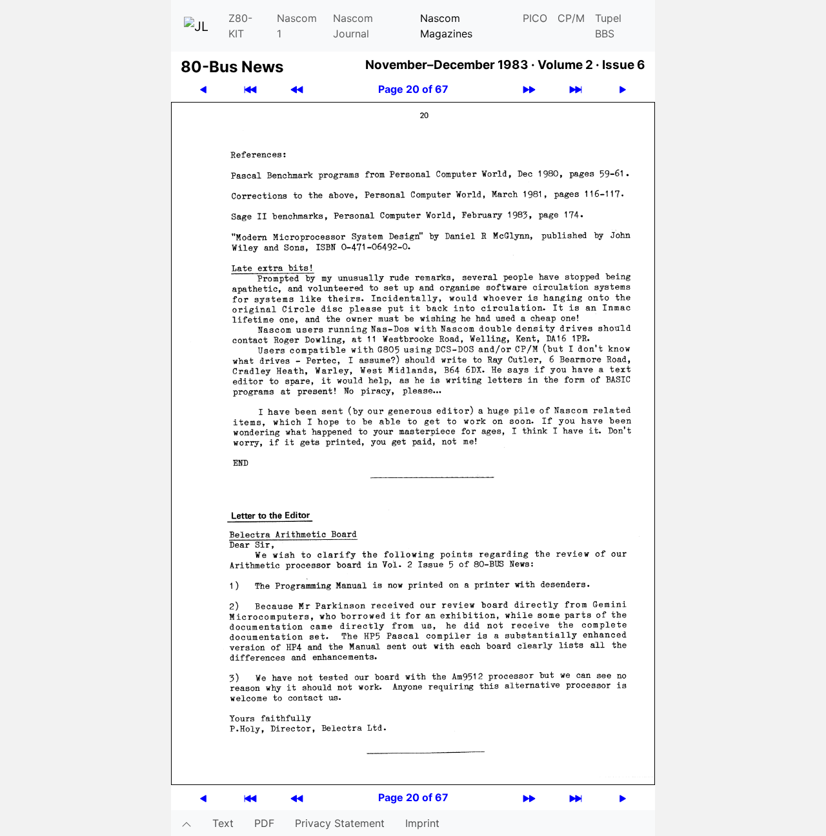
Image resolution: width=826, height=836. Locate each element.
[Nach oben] (186, 823)
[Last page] (576, 89)
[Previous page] (203, 89)
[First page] (250, 89)
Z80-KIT (240, 26)
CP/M (571, 18)
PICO (535, 18)
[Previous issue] (297, 89)
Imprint (422, 823)
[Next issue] (529, 89)
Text (223, 823)
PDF (264, 823)
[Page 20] (413, 442)
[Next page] (622, 89)
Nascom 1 (297, 26)
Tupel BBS (608, 26)
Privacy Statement (340, 823)
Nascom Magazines (446, 26)
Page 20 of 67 (413, 89)
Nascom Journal (353, 26)
